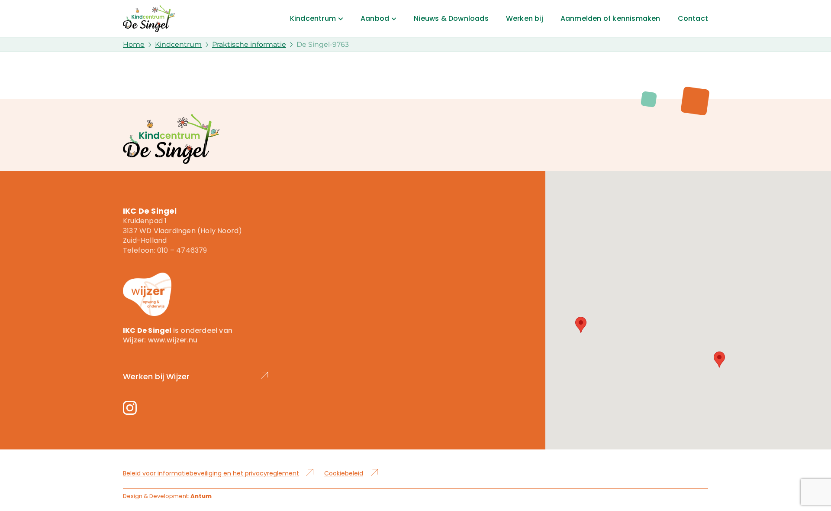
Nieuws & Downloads (451, 18)
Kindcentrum (313, 18)
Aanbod (375, 18)
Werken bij (524, 18)
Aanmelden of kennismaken (610, 18)
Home (134, 44)
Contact (693, 18)
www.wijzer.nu (173, 340)
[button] (580, 325)
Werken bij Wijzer (156, 376)
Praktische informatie (249, 44)
